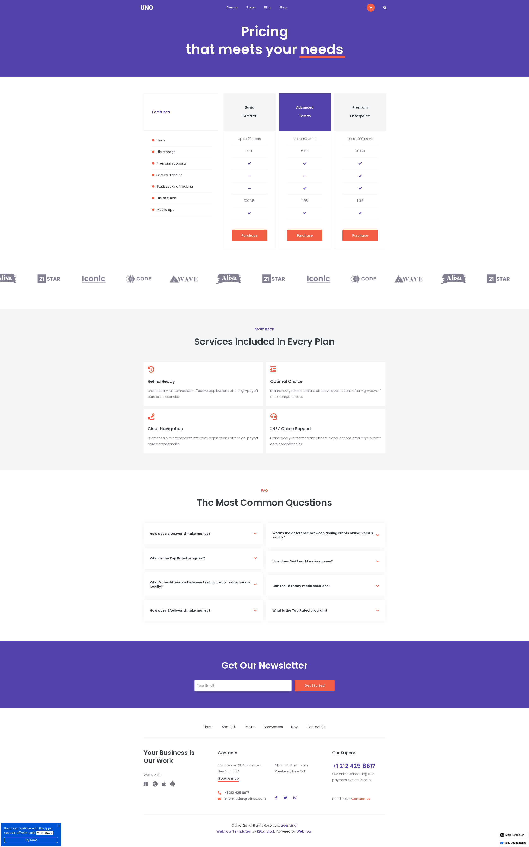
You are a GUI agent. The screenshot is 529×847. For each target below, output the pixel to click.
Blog (294, 726)
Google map (228, 779)
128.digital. (266, 831)
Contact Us (316, 726)
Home (208, 726)
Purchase (249, 235)
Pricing (250, 726)
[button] (232, 7)
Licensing (289, 825)
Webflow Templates (233, 831)
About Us (229, 726)
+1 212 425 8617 (236, 792)
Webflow (304, 831)
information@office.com (245, 798)
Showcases (273, 726)
